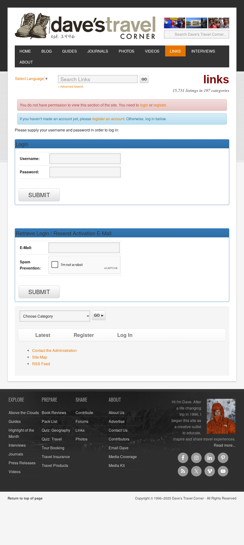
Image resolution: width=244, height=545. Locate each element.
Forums (82, 421)
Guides (15, 421)
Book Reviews (54, 412)
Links (80, 430)
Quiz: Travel (52, 439)
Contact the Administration (54, 350)
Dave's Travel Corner (86, 26)
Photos (81, 439)
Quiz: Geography (56, 430)
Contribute (84, 412)
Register (84, 335)
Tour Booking (53, 447)
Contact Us (118, 430)
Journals (16, 454)
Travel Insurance (56, 456)
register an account (108, 118)
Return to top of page (25, 498)
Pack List (49, 421)
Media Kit (117, 465)
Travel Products (55, 465)
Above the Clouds (24, 412)
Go (144, 79)
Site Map (39, 357)
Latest (42, 335)
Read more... (224, 445)
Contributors (119, 439)
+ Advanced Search (70, 86)
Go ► (99, 315)
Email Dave (118, 447)
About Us (116, 412)
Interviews (17, 445)
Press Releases (22, 462)
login (144, 105)
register (159, 105)
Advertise (117, 421)
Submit (39, 194)
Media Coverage (123, 456)
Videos (14, 471)
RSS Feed (41, 363)
